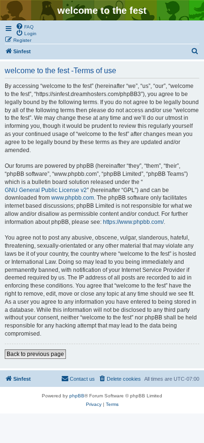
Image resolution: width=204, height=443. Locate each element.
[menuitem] (25, 26)
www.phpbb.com (72, 197)
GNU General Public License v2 (46, 190)
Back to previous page (35, 354)
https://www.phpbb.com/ (133, 222)
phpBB (76, 395)
